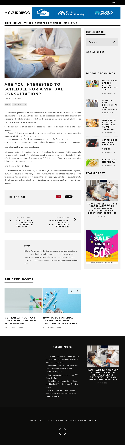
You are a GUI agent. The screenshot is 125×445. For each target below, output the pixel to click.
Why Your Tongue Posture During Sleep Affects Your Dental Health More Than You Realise (61, 393)
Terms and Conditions (48, 23)
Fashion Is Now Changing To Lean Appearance (110, 105)
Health (17, 23)
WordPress (88, 420)
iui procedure (49, 116)
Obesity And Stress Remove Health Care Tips (110, 85)
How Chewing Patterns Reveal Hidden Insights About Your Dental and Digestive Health (62, 384)
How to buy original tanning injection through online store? (60, 320)
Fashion (28, 23)
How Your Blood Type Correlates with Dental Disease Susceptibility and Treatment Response (102, 208)
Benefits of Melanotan (109, 161)
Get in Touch (70, 23)
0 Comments (17, 104)
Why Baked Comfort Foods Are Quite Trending (109, 124)
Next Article (63, 218)
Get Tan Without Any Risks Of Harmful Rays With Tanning (21, 320)
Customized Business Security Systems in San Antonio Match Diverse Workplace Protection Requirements (62, 359)
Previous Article (24, 218)
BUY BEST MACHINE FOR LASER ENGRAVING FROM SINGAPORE (58, 224)
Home (8, 23)
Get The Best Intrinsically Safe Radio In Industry (24, 224)
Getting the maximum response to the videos (109, 144)
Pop (6, 98)
